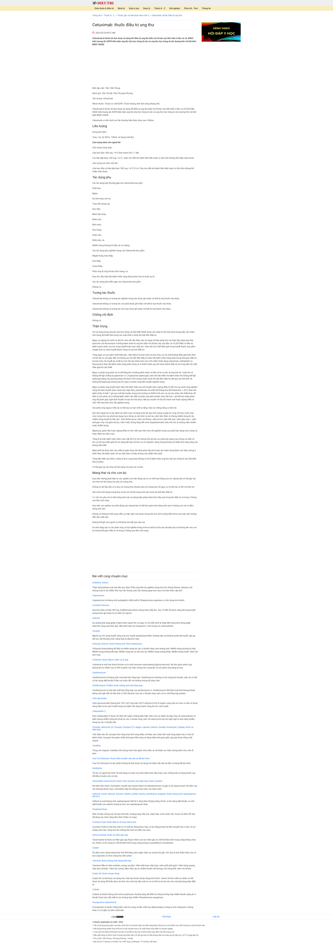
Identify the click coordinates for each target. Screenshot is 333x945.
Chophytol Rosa (99, 809)
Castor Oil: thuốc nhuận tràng (105, 873)
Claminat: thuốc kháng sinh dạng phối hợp (111, 860)
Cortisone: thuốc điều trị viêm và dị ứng (110, 660)
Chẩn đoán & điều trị (104, 8)
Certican (96, 618)
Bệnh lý (121, 8)
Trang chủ (97, 15)
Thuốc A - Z (159, 8)
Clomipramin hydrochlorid (104, 902)
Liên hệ (216, 916)
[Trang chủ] (103, 3)
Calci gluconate (99, 698)
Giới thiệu (166, 916)
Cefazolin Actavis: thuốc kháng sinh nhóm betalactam (117, 644)
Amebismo (97, 768)
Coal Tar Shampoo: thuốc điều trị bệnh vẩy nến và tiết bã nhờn (121, 758)
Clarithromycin (99, 672)
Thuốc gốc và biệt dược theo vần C (133, 15)
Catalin (95, 848)
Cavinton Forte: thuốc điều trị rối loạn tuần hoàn (114, 822)
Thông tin (206, 8)
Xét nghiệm (174, 8)
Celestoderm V (99, 711)
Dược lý (146, 8)
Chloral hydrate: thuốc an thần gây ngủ (110, 835)
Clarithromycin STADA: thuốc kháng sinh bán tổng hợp (117, 685)
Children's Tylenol (100, 582)
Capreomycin (98, 595)
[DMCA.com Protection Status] (117, 916)
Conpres (96, 631)
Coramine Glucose (100, 605)
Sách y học (134, 8)
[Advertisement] (145, 66)
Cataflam (96, 745)
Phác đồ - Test (191, 8)
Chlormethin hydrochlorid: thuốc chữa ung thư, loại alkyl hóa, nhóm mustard (127, 781)
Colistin (95, 889)
